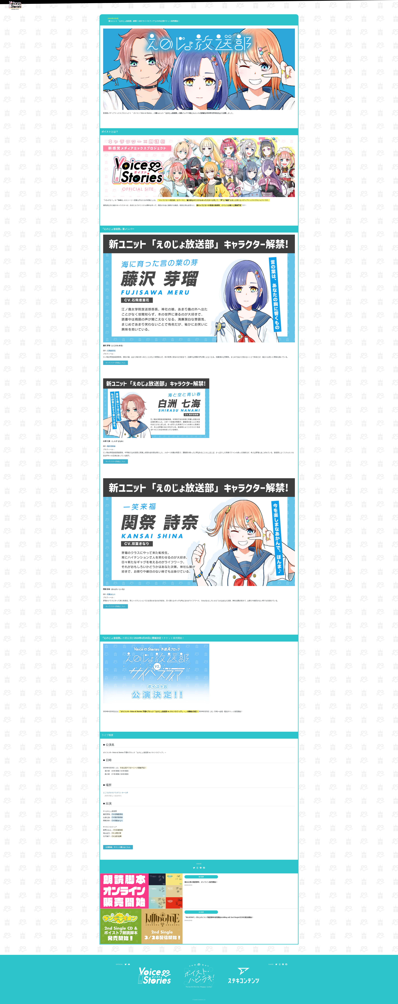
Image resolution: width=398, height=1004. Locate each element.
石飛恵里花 (111, 351)
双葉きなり (111, 594)
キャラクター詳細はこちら (115, 363)
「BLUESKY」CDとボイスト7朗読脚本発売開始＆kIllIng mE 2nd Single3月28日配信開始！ (219, 917)
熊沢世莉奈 (111, 446)
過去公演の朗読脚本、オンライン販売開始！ (201, 882)
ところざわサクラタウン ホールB (115, 792)
